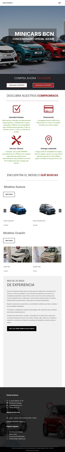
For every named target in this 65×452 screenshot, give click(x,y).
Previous (5, 210)
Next (60, 210)
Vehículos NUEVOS (16, 85)
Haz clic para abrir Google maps (21, 328)
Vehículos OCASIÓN (43, 85)
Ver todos (9, 194)
